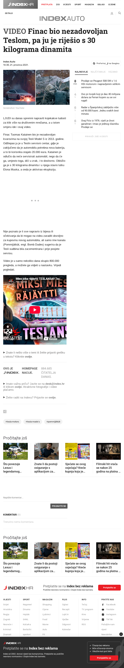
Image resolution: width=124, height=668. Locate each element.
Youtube (110, 609)
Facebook (111, 604)
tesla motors (12, 421)
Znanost (7, 634)
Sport (78, 4)
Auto (44, 629)
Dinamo (26, 609)
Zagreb (6, 619)
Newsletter (106, 634)
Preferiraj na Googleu (108, 63)
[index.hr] (20, 4)
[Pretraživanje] (118, 14)
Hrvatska (7, 609)
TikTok (109, 619)
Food (44, 619)
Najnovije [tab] (81, 72)
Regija (6, 614)
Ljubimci (46, 614)
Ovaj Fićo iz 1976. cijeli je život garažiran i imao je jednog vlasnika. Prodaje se (100, 124)
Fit (43, 634)
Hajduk (26, 614)
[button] (7, 450)
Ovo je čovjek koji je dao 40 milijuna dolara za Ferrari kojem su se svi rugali (100, 97)
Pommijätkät (53, 421)
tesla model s (33, 421)
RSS (84, 624)
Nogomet (27, 604)
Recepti (66, 609)
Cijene (111, 4)
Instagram (111, 614)
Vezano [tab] (113, 72)
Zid (58, 4)
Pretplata (47, 4)
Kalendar (66, 629)
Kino (84, 614)
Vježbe (65, 619)
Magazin (47, 599)
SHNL (26, 619)
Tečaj (84, 604)
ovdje (18, 386)
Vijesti (67, 4)
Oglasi (101, 4)
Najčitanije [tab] (98, 72)
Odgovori (66, 624)
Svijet (6, 604)
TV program (87, 609)
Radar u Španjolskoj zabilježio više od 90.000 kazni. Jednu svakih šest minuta (100, 110)
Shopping (47, 604)
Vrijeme (85, 619)
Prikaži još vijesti (96, 136)
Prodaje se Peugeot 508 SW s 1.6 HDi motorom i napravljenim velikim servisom (100, 84)
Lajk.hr (65, 614)
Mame (45, 624)
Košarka (27, 624)
